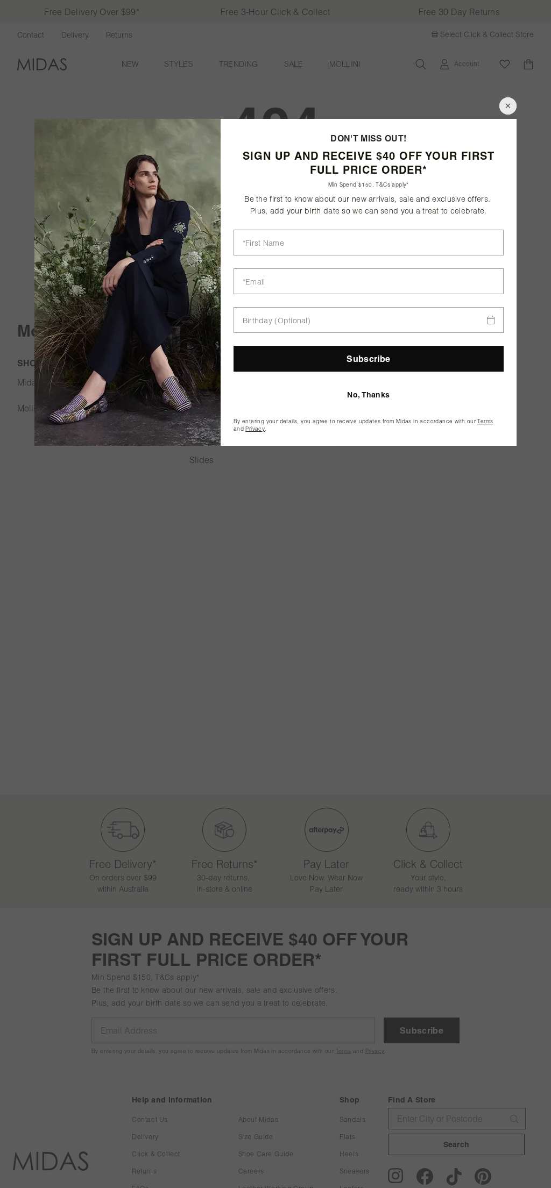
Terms (485, 421)
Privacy (255, 428)
